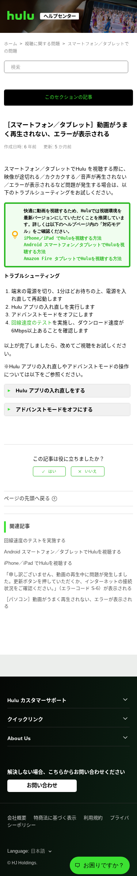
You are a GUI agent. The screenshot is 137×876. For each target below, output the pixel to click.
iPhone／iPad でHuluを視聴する (38, 563)
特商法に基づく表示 (55, 817)
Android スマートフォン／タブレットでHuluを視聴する (62, 552)
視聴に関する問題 (42, 43)
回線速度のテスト (31, 322)
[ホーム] (46, 18)
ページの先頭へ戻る (27, 498)
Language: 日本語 (26, 851)
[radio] (49, 471)
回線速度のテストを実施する (35, 540)
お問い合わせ (42, 785)
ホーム (10, 43)
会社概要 (16, 817)
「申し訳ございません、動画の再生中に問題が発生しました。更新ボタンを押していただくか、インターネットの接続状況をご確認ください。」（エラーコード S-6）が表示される (68, 581)
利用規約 (93, 817)
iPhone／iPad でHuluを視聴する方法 (63, 238)
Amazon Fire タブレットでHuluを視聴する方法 (73, 258)
